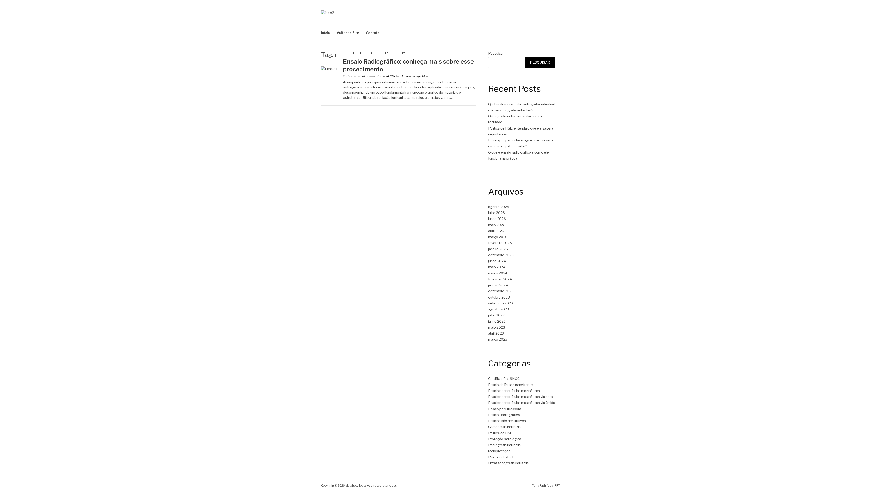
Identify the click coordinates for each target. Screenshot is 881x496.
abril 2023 (496, 333)
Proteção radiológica (504, 439)
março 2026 (497, 237)
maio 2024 (496, 267)
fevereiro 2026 (500, 243)
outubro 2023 (499, 297)
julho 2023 (496, 315)
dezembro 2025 (501, 255)
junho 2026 (497, 219)
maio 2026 (496, 225)
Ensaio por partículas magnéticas (514, 391)
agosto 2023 (498, 309)
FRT (557, 485)
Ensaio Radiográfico (415, 76)
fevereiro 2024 (500, 279)
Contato (373, 33)
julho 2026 (496, 213)
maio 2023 (496, 327)
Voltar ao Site (348, 33)
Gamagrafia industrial (504, 427)
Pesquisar (496, 53)
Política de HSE (500, 433)
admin (366, 76)
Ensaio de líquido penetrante (510, 385)
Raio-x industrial (500, 457)
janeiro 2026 (498, 249)
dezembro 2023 (500, 291)
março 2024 (497, 273)
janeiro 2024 (498, 285)
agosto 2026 (498, 207)
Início (325, 33)
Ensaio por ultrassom (504, 409)
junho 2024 (497, 261)
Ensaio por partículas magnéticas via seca (520, 397)
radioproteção (499, 451)
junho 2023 (497, 321)
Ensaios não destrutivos (507, 421)
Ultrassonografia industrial (508, 463)
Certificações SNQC (504, 379)
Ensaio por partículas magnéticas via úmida (521, 403)
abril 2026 (496, 231)
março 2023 (497, 339)
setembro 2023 (500, 303)
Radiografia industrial (504, 445)
